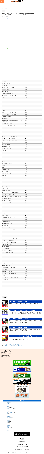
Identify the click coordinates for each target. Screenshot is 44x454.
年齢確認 (8, 425)
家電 (7, 413)
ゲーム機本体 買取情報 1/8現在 (18, 327)
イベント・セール (10, 412)
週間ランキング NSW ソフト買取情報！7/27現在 (22, 310)
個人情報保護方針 (26, 449)
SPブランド (9, 427)
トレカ (8, 406)
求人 (7, 430)
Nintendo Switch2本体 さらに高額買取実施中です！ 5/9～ (24, 336)
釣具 (7, 422)
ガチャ (8, 426)
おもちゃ (8, 403)
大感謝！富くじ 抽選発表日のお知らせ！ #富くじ (14, 345)
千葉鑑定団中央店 (22, 444)
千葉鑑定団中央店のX (23, 434)
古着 (7, 411)
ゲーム (4, 293)
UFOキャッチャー (10, 408)
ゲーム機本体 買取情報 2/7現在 (18, 301)
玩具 (7, 404)
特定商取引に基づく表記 (18, 449)
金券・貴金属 (9, 417)
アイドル (8, 420)
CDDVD (8, 421)
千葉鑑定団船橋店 (22, 441)
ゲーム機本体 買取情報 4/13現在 (18, 319)
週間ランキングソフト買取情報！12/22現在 (12, 344)
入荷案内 (8, 416)
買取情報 (8, 402)
